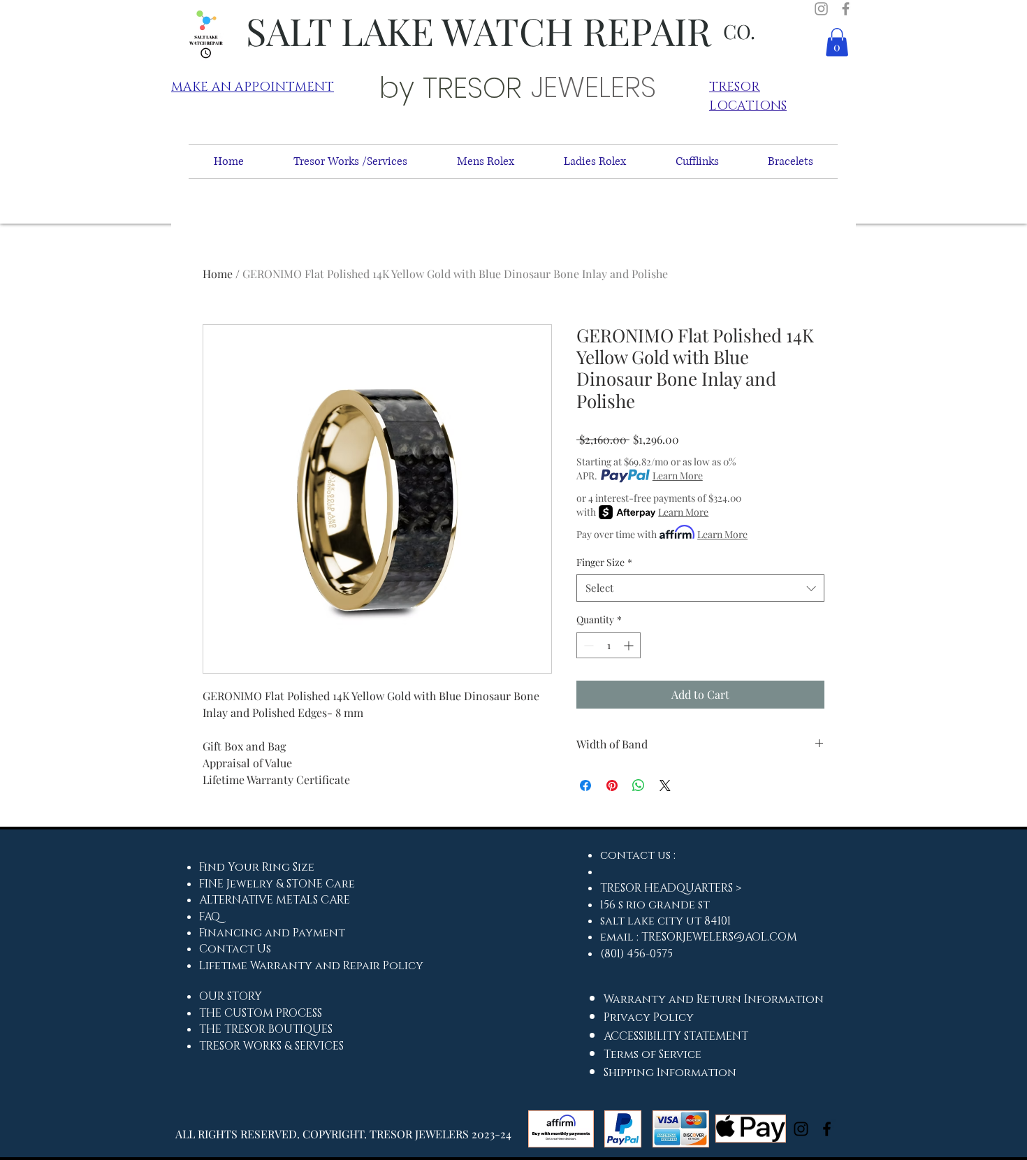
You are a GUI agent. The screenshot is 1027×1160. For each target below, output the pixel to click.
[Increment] (630, 645)
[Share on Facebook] (585, 785)
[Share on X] (665, 785)
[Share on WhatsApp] (638, 785)
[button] (837, 42)
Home (218, 273)
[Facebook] (845, 8)
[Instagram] (821, 8)
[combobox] (700, 588)
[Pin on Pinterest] (612, 785)
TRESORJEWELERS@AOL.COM (719, 937)
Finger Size (604, 562)
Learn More (678, 475)
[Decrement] (587, 645)
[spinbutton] (608, 645)
